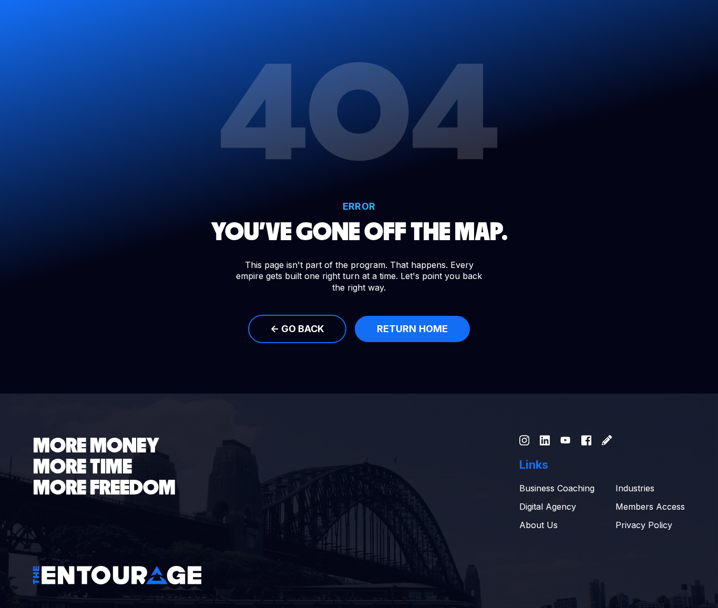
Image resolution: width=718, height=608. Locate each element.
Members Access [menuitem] (650, 506)
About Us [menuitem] (538, 525)
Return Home (412, 328)
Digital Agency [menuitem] (547, 506)
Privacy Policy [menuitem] (644, 525)
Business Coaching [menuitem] (556, 488)
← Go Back (297, 328)
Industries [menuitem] (635, 488)
